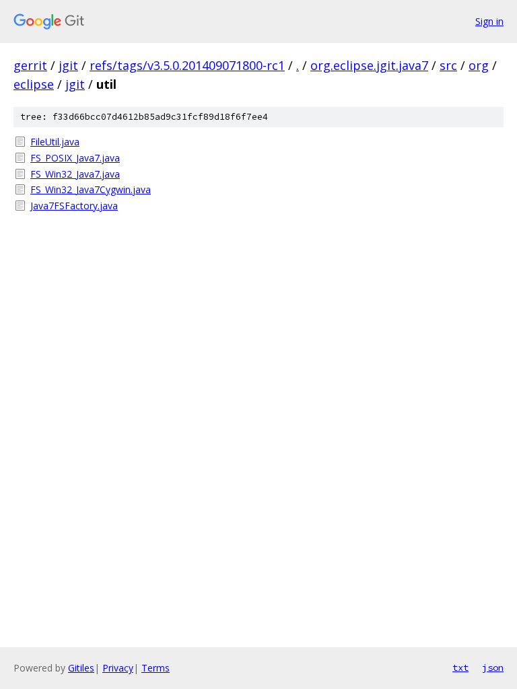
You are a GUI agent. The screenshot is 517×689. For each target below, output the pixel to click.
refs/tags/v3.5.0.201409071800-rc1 (187, 65)
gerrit (30, 65)
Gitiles (81, 667)
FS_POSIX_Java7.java (75, 157)
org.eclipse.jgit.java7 (369, 65)
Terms (155, 667)
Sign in (489, 21)
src (448, 65)
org (479, 65)
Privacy (117, 667)
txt (460, 667)
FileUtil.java (54, 141)
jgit (68, 65)
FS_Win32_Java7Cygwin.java (90, 189)
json (493, 667)
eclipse (33, 84)
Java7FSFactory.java (74, 205)
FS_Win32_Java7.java (75, 174)
